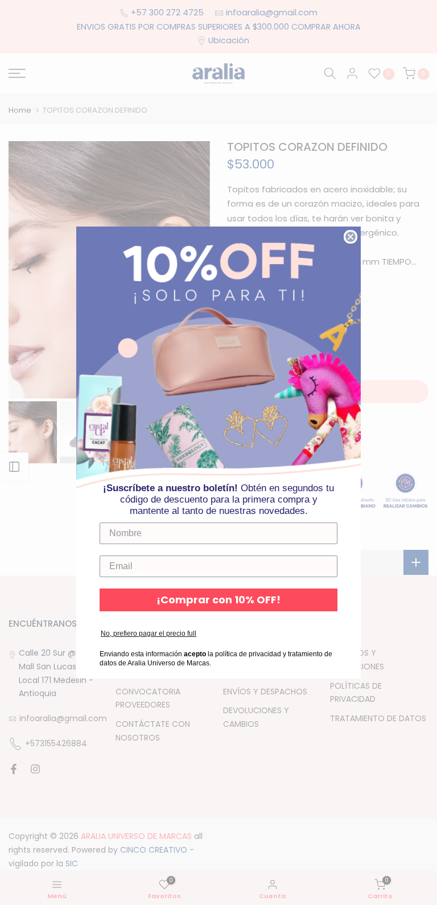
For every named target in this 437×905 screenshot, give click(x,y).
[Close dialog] (350, 236)
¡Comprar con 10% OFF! (218, 600)
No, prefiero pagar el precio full (148, 633)
